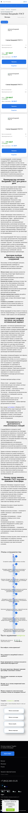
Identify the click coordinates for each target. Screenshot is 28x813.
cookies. (10, 806)
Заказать (14, 61)
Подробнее (14, 65)
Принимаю (10, 809)
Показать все (4, 22)
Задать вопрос (7, 753)
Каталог (3, 5)
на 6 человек (11, 407)
